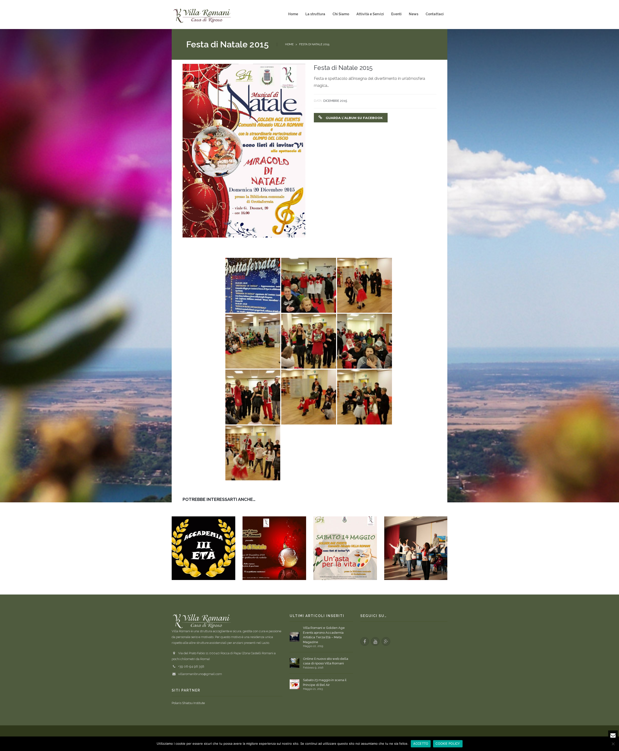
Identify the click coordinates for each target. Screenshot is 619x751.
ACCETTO (420, 743)
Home (289, 44)
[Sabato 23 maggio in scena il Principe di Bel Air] (294, 684)
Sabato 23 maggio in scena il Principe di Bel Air (324, 682)
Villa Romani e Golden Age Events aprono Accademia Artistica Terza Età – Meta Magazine (324, 635)
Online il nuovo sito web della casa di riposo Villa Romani (325, 661)
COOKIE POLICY (447, 743)
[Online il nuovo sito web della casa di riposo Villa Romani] (294, 663)
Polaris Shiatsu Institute (188, 703)
